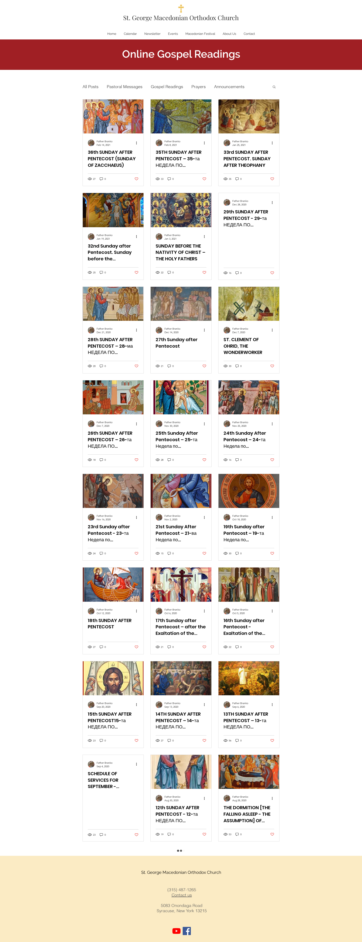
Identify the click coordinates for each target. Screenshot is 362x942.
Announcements (229, 86)
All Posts (90, 86)
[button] (274, 87)
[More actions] (137, 142)
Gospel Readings (167, 86)
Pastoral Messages (124, 86)
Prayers (198, 86)
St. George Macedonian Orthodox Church (181, 17)
